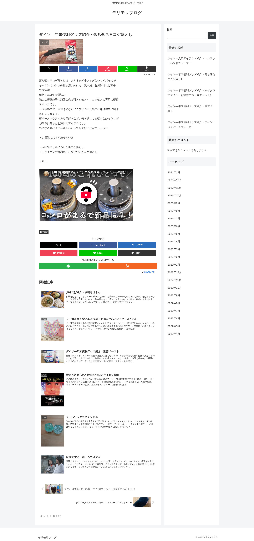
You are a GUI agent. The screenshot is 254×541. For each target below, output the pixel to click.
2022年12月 (175, 272)
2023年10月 (175, 195)
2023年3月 (174, 249)
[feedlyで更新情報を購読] (68, 266)
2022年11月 (174, 280)
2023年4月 (174, 241)
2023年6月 (174, 226)
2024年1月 (174, 172)
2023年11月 (174, 187)
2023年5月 (174, 233)
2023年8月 (174, 210)
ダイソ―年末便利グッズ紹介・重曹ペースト (191, 108)
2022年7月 (174, 310)
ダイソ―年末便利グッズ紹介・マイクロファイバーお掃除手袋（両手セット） (191, 93)
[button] (146, 69)
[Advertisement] (191, 363)
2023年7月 (174, 218)
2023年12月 (175, 180)
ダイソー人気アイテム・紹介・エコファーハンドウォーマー (191, 61)
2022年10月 (175, 287)
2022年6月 (174, 318)
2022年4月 (174, 333)
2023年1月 (174, 264)
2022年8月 (174, 303)
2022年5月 (174, 326)
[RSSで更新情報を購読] (127, 266)
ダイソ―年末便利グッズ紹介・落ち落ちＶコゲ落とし (191, 77)
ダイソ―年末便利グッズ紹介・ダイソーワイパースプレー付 (191, 124)
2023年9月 (174, 203)
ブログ (45, 232)
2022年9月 (174, 295)
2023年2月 (174, 257)
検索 (169, 29)
